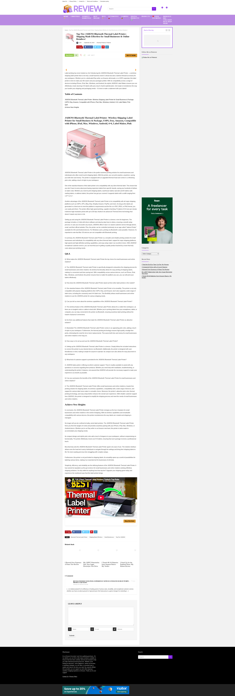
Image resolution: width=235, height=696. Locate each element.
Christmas (75, 16)
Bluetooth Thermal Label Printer (79, 537)
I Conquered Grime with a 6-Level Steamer (154, 267)
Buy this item (129, 521)
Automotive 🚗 (113, 17)
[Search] (154, 9)
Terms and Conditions (92, 1)
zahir (80, 42)
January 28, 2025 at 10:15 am (80, 584)
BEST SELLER (96, 17)
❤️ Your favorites (156, 17)
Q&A (66, 105)
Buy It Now (131, 55)
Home (66, 30)
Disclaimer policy (104, 1)
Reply (133, 581)
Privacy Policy (72, 1)
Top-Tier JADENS (120, 537)
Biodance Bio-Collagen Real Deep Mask (167, 20)
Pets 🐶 (104, 17)
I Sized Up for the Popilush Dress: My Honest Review (126, 564)
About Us (64, 1)
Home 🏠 (66, 17)
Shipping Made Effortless (95, 537)
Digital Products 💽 (135, 18)
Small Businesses (109, 537)
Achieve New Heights (72, 107)
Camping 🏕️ (124, 17)
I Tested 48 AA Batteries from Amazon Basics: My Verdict (110, 564)
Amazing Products (101, 42)
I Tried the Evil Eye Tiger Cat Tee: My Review (155, 264)
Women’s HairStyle (86, 17)
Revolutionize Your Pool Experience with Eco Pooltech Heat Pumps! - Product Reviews (101, 581)
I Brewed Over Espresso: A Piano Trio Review (73, 563)
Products (146, 16)
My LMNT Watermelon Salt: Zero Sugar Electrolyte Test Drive (91, 564)
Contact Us (81, 1)
